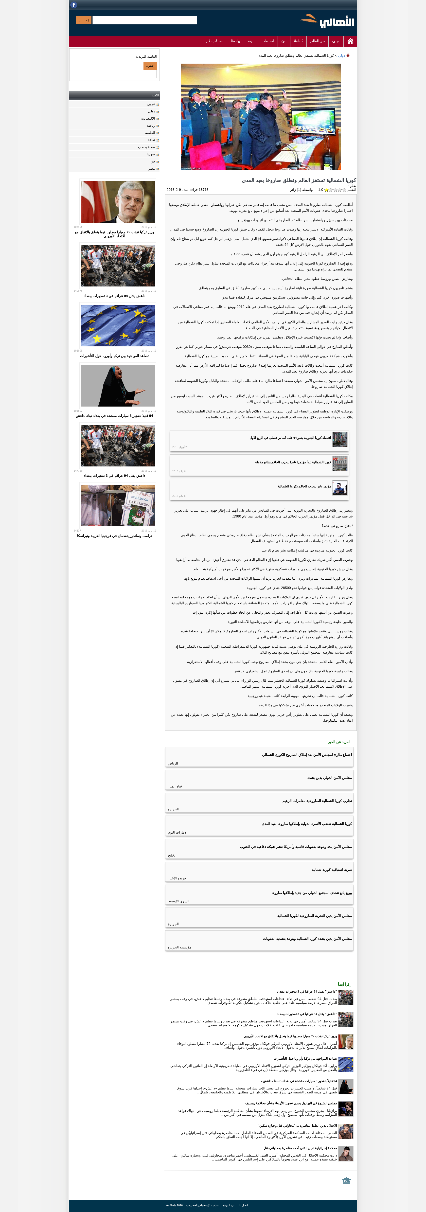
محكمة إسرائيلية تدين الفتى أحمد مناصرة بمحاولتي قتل (300, 1148)
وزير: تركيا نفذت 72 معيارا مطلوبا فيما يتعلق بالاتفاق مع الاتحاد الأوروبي (290, 1036)
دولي (341, 55)
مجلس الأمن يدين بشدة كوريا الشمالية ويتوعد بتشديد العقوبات (307, 939)
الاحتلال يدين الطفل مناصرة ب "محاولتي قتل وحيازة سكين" (297, 1125)
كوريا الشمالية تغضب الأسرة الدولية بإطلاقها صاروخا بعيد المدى (307, 824)
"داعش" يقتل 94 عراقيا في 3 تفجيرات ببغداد (307, 991)
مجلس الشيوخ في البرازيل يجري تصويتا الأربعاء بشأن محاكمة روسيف (291, 1103)
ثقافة (298, 41)
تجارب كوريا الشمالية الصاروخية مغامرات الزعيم (317, 801)
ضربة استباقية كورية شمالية (332, 870)
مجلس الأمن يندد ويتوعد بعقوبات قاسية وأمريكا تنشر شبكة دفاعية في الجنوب (296, 847)
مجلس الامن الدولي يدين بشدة (329, 778)
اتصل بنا (243, 1205)
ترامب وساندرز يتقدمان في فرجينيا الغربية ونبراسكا (114, 536)
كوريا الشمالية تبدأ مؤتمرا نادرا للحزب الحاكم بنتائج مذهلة (293, 462)
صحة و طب (214, 41)
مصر (151, 168)
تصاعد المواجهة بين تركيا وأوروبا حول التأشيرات (305, 1058)
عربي (336, 41)
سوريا (151, 154)
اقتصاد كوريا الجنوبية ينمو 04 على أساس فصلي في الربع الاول (290, 438)
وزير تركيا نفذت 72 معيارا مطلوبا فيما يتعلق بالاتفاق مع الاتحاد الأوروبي (114, 234)
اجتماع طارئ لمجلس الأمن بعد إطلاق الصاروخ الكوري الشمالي (307, 755)
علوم (251, 41)
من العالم (317, 41)
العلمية (150, 133)
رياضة (235, 41)
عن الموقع (228, 1205)
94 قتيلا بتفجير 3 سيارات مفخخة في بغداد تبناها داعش (114, 416)
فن (284, 41)
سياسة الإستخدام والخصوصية (201, 1205)
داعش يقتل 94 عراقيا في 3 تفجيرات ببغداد (114, 296)
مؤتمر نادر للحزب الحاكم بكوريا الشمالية (304, 486)
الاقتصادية (148, 118)
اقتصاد (268, 41)
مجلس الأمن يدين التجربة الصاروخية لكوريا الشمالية (314, 916)
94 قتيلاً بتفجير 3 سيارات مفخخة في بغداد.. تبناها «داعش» (299, 1081)
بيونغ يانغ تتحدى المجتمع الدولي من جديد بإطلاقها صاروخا (311, 893)
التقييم (351, 190)
